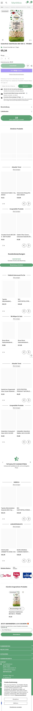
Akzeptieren (16, 699)
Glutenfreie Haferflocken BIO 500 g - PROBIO (16, 613)
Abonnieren (25, 86)
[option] (16, 26)
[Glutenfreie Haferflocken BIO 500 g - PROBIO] (16, 598)
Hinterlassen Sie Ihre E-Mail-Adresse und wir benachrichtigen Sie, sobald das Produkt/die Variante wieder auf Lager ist (16, 80)
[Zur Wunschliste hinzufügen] (23, 592)
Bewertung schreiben (16, 265)
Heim (2, 7)
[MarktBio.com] (6, 575)
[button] (1, 575)
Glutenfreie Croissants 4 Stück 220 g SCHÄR (8, 432)
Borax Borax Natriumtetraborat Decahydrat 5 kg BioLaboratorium (23, 341)
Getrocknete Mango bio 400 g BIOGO (23, 194)
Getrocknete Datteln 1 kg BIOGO (8, 194)
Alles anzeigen (15, 568)
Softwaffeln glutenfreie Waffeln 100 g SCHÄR (23, 432)
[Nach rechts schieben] (30, 118)
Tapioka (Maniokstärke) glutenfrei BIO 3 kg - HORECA (8, 300)
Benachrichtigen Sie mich (17, 608)
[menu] (2, 3)
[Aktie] (31, 66)
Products (7, 7)
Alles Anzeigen (16, 169)
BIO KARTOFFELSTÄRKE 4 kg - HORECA (24, 300)
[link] (28, 66)
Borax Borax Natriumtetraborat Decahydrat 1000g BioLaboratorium (7, 341)
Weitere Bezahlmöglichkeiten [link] (16, 74)
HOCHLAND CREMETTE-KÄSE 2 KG (8, 551)
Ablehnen (15, 703)
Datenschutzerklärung (20, 695)
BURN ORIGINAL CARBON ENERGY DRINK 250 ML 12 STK (23, 551)
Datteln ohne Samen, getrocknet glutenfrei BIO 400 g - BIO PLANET (24, 236)
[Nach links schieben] (24, 204)
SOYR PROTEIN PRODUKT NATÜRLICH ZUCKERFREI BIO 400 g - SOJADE (24, 390)
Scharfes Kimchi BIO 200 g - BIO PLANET (8, 235)
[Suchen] (6, 3)
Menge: (3, 55)
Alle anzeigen (16, 277)
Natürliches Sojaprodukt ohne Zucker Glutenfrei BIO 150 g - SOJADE (8, 390)
